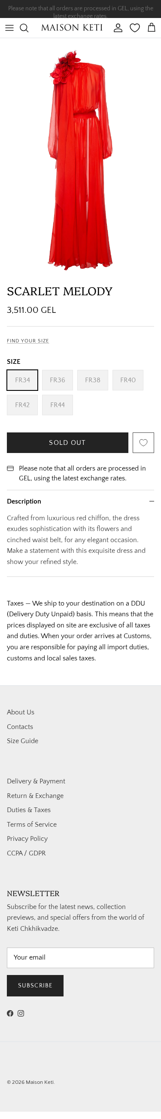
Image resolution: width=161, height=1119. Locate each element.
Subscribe (35, 985)
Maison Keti (40, 1082)
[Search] (28, 27)
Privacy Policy (27, 839)
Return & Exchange (35, 796)
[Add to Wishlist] (143, 442)
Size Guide (22, 741)
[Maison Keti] (72, 27)
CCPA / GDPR (26, 853)
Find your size (28, 341)
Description (24, 501)
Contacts (20, 727)
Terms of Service (32, 824)
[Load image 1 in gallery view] (80, 158)
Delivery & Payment (36, 781)
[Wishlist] (134, 27)
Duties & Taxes (29, 810)
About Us (20, 712)
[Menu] (9, 27)
